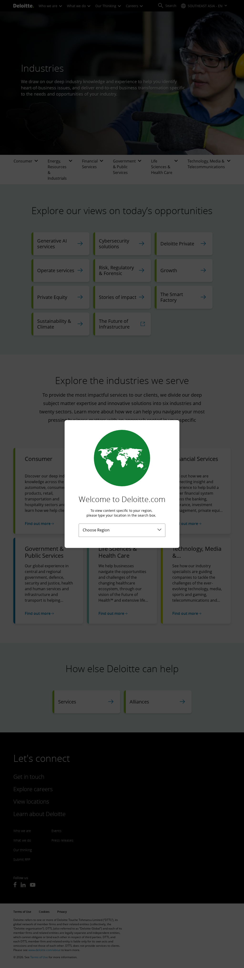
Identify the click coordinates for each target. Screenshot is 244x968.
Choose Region (96, 530)
